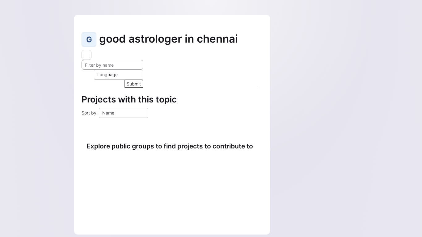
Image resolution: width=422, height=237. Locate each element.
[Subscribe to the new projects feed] (86, 55)
